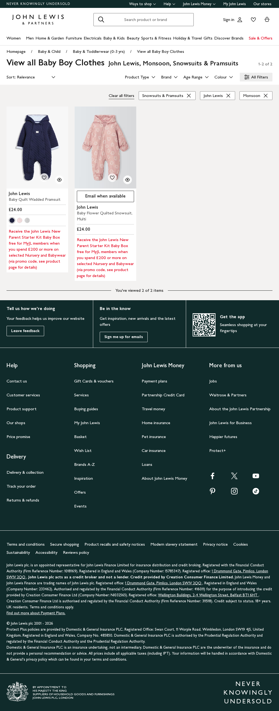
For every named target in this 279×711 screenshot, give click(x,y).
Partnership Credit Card (163, 394)
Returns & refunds (23, 500)
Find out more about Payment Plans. (36, 613)
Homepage (16, 51)
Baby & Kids (114, 38)
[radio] (12, 220)
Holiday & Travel (187, 38)
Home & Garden (49, 38)
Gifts (208, 38)
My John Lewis (234, 4)
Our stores (262, 4)
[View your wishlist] (252, 19)
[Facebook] (212, 477)
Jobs (213, 381)
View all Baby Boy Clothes (160, 51)
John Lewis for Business (230, 422)
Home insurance (156, 422)
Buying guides (86, 408)
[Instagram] (234, 493)
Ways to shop (140, 4)
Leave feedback (25, 331)
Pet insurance (154, 436)
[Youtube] (256, 477)
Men (30, 38)
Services (81, 394)
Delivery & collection (25, 472)
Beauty (133, 38)
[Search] (101, 19)
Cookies (240, 544)
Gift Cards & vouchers (94, 381)
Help (167, 4)
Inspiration (83, 478)
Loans (147, 464)
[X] (234, 477)
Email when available (101, 197)
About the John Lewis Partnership (240, 408)
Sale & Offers (260, 38)
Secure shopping (64, 544)
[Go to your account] (239, 19)
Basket (80, 436)
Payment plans (154, 381)
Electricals (93, 38)
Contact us (17, 381)
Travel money (153, 408)
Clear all (121, 95)
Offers (80, 492)
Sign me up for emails (123, 337)
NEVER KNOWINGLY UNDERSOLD (39, 4)
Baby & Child (49, 51)
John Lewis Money (197, 4)
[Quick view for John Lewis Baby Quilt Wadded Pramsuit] (59, 179)
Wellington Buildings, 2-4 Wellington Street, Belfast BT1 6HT (208, 595)
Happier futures (223, 436)
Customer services (23, 394)
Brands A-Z (84, 464)
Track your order (21, 486)
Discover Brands (229, 38)
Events (80, 506)
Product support (22, 408)
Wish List (83, 450)
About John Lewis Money (164, 478)
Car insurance (154, 450)
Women (14, 38)
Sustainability (18, 552)
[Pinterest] (212, 493)
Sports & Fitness (156, 38)
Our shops (16, 422)
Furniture (74, 38)
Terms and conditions (26, 544)
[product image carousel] (37, 148)
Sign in (228, 19)
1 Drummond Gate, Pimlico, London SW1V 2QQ (163, 583)
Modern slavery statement (174, 544)
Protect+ (217, 450)
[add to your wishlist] (44, 177)
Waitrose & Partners (228, 394)
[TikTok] (256, 493)
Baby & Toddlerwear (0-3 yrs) (99, 51)
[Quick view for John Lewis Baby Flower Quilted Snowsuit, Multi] (127, 179)
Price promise (18, 436)
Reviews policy (76, 552)
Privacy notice (215, 544)
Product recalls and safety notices (114, 544)
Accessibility (46, 552)
